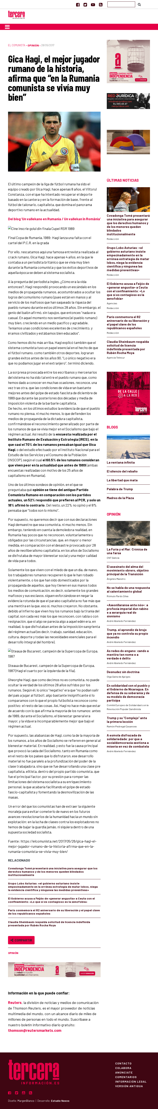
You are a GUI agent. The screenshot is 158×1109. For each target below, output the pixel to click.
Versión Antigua (129, 1086)
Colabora (123, 1067)
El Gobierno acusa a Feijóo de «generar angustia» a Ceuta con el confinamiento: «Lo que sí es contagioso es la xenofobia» (51, 900)
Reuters (15, 1002)
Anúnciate (124, 1072)
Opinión (33, 45)
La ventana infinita (121, 462)
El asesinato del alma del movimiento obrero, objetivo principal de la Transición (128, 570)
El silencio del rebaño (122, 471)
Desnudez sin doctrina (123, 672)
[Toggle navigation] (7, 27)
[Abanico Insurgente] (128, 147)
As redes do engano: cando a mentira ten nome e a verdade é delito (128, 654)
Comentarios (126, 1076)
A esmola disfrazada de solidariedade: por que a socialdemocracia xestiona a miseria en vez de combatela (128, 740)
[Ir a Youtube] (93, 4)
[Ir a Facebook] (78, 4)
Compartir (22, 940)
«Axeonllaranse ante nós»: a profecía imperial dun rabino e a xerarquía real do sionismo (127, 610)
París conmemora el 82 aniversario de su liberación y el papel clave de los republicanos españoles (54, 911)
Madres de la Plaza (120, 498)
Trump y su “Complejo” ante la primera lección (127, 719)
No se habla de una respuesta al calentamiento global (128, 589)
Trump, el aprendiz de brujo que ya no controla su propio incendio (127, 633)
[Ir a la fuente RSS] (100, 4)
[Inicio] (16, 14)
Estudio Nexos (60, 1100)
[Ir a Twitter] (85, 4)
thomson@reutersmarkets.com (34, 1030)
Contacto (123, 1063)
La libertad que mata (122, 480)
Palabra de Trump (120, 489)
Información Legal (131, 1081)
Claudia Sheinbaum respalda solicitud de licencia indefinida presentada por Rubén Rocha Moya (49, 923)
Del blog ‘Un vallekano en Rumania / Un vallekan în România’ (54, 219)
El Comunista (16, 45)
